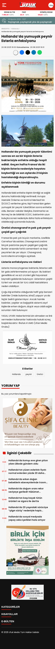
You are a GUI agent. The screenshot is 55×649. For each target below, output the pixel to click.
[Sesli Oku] (15, 52)
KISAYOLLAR (9, 614)
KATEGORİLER (10, 606)
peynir (29, 374)
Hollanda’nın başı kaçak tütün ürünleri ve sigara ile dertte (25, 499)
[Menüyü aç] (4, 5)
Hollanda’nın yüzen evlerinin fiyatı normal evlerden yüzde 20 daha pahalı (27, 471)
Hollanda (15, 29)
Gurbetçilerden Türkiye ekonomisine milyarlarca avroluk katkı (26, 22)
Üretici (40, 374)
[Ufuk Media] (28, 5)
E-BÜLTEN (7, 621)
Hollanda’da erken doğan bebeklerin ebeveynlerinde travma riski (28, 481)
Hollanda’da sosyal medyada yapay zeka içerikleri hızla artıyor (26, 518)
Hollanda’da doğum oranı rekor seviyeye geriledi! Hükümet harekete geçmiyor (26, 490)
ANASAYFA (5, 29)
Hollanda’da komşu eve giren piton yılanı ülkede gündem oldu (28, 462)
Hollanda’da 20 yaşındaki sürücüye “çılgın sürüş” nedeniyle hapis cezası (28, 509)
